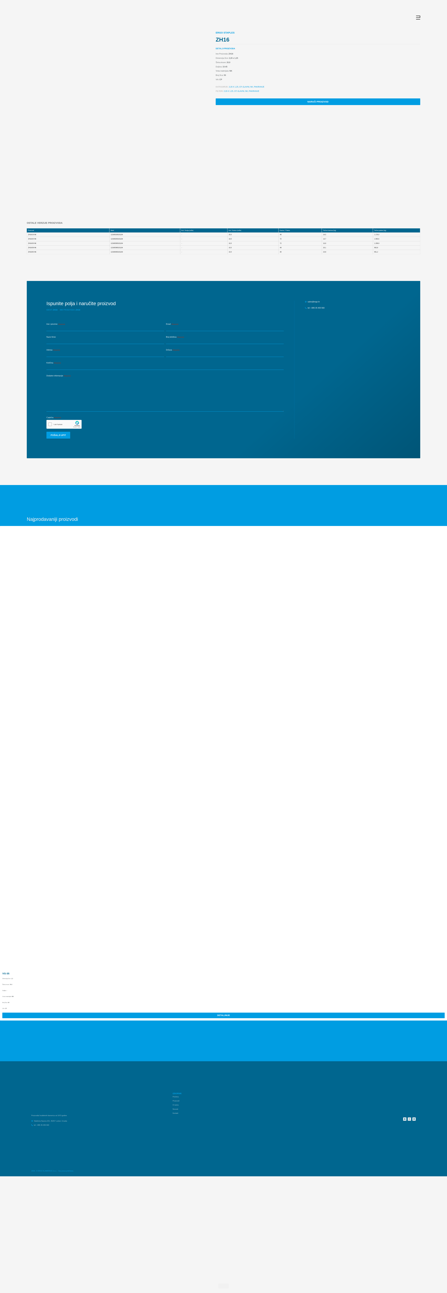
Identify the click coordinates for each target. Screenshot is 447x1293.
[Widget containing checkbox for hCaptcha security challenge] (64, 424)
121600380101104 (117, 248)
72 (280, 239)
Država (172, 350)
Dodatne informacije (58, 376)
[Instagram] (409, 1119)
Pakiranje (259, 87)
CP (240, 87)
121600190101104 (117, 234)
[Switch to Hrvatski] (408, 1131)
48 (280, 234)
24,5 (324, 234)
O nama (176, 1105)
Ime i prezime (55, 324)
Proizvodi (176, 1101)
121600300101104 (117, 243)
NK (251, 87)
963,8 (376, 248)
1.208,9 (376, 243)
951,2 (376, 252)
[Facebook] (404, 1119)
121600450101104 (117, 252)
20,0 (230, 234)
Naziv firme (51, 337)
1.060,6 (376, 239)
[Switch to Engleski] (412, 1131)
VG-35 (5, 973)
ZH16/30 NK (32, 243)
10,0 (230, 239)
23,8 (324, 252)
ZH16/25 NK (32, 239)
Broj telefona (175, 337)
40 (280, 252)
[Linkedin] (414, 1119)
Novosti (175, 1109)
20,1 (324, 248)
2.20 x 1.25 (233, 87)
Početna (176, 1097)
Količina (53, 363)
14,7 (324, 239)
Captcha (53, 417)
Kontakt (175, 1113)
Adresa (53, 350)
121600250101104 (117, 239)
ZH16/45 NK (32, 252)
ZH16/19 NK (32, 234)
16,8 (324, 243)
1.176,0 (376, 234)
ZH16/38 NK (32, 248)
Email (172, 324)
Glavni (246, 87)
